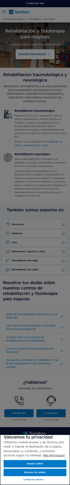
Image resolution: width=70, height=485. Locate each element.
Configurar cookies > (34, 479)
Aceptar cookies (35, 464)
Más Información (54, 455)
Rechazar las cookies (35, 472)
